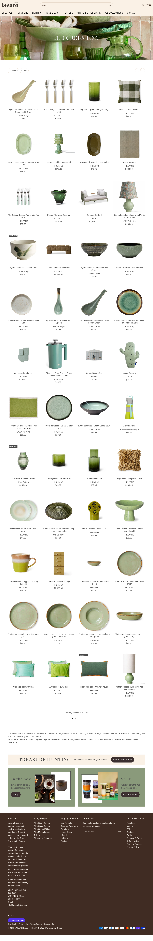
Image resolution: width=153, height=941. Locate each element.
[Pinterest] (11, 915)
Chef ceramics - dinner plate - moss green (23, 635)
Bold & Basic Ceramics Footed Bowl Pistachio (129, 530)
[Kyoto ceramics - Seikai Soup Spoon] (59, 302)
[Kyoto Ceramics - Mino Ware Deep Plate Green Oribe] (59, 511)
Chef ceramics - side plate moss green (129, 582)
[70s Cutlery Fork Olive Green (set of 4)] (59, 91)
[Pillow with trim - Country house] (94, 669)
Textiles (68, 13)
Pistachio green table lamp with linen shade (129, 688)
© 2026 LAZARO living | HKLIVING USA (26, 928)
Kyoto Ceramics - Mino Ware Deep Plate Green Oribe (58, 530)
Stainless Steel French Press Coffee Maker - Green (59, 374)
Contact (132, 13)
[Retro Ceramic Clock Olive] (94, 511)
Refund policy (133, 841)
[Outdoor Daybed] (94, 197)
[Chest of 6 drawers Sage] (59, 563)
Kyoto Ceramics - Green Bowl (129, 268)
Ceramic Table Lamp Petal (59, 162)
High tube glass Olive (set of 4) (94, 109)
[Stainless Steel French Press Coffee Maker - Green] (59, 355)
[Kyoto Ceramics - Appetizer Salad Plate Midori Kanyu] (129, 302)
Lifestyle (7, 13)
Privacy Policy (133, 847)
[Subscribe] (119, 831)
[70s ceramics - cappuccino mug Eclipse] (24, 563)
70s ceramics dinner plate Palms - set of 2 (23, 530)
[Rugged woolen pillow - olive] (129, 460)
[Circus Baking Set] (94, 355)
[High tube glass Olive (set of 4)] (94, 91)
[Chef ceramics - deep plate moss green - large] (129, 616)
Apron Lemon (129, 426)
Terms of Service (134, 844)
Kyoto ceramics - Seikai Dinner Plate (59, 427)
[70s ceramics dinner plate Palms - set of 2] (24, 511)
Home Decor (66, 832)
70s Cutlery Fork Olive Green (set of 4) (59, 110)
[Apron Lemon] (129, 408)
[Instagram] (14, 915)
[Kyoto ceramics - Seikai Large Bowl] (94, 408)
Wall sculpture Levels (23, 373)
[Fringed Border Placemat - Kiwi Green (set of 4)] (24, 408)
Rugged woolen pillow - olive (129, 478)
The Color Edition (42, 826)
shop (15, 794)
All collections (114, 13)
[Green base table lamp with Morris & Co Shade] (129, 197)
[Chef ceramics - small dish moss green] (94, 563)
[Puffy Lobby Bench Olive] (59, 249)
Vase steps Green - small (23, 478)
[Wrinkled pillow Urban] (59, 669)
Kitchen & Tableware (89, 13)
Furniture (22, 13)
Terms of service (36, 924)
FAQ (129, 829)
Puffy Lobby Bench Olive (59, 268)
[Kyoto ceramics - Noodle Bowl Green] (94, 249)
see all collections (122, 760)
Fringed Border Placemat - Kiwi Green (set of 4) (24, 427)
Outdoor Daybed (94, 215)
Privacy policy (24, 924)
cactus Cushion (129, 373)
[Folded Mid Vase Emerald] (59, 197)
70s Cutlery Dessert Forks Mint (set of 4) (23, 216)
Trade (129, 835)
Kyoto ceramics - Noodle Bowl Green (94, 269)
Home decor (52, 13)
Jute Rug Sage (129, 162)
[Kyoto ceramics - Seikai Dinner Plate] (59, 408)
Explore (14, 71)
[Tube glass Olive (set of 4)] (59, 460)
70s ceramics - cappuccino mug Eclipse (23, 582)
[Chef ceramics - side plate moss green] (129, 563)
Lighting (37, 13)
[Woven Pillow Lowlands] (129, 91)
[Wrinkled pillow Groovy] (24, 669)
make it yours (130, 794)
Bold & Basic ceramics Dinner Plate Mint (23, 321)
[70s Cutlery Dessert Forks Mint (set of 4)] (24, 197)
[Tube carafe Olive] (94, 460)
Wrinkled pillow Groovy (23, 687)
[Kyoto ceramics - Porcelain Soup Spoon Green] (94, 302)
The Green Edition (42, 829)
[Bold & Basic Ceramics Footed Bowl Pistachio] (129, 511)
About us (131, 823)
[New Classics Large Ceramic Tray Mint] (24, 144)
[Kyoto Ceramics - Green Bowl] (129, 249)
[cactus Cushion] (129, 355)
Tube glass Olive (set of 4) (59, 478)
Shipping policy (49, 924)
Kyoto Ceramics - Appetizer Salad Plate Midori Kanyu (129, 321)
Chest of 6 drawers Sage (59, 581)
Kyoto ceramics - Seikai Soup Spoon (59, 321)
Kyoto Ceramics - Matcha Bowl (23, 268)
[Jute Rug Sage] (129, 144)
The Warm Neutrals (43, 838)
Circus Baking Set (94, 373)
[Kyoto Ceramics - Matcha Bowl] (24, 249)
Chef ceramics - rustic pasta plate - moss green (94, 635)
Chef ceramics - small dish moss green (94, 582)
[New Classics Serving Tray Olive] (94, 144)
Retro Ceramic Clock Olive (94, 529)
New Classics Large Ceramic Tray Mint (23, 163)
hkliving (130, 826)
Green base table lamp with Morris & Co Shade (129, 216)
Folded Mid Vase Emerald (58, 215)
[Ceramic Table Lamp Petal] (59, 144)
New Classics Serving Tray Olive (94, 162)
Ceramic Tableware (69, 826)
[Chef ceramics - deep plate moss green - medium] (59, 616)
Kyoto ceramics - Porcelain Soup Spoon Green (94, 321)
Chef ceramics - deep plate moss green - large (129, 635)
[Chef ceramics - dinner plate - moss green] (24, 616)
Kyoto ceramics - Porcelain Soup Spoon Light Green (23, 110)
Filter (25, 71)
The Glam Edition (42, 823)
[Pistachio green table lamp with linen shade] (129, 669)
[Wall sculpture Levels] (24, 355)
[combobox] (76, 5)
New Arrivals (66, 823)
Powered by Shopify (54, 928)
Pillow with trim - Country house (94, 687)
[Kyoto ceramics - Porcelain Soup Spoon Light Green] (24, 91)
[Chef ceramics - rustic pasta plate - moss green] (94, 616)
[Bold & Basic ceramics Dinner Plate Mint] (24, 302)
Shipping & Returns (135, 838)
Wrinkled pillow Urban (59, 687)
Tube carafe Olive (94, 478)
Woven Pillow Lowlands (129, 109)
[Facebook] (8, 915)
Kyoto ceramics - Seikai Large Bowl (94, 426)
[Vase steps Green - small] (24, 460)
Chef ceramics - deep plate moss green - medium (59, 635)
